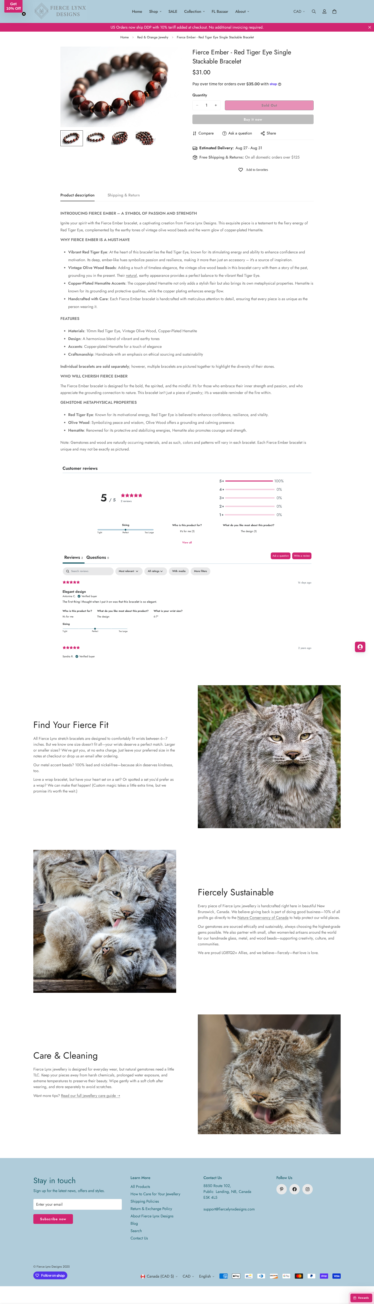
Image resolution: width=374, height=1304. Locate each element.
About (240, 11)
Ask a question (280, 556)
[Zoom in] (172, 56)
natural (131, 275)
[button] (250, 481)
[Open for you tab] (360, 647)
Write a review (302, 556)
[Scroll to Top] (366, 1280)
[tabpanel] (187, 616)
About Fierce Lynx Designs (152, 1216)
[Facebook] (294, 1189)
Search (136, 1231)
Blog (134, 1223)
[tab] (98, 558)
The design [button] (103, 617)
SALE (172, 11)
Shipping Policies (145, 1201)
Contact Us (139, 1238)
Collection (192, 11)
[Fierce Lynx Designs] (60, 11)
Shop (153, 11)
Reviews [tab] (73, 557)
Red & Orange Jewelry (152, 37)
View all (187, 542)
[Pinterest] (281, 1189)
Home (137, 11)
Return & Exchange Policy (151, 1209)
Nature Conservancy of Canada (263, 917)
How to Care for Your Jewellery (155, 1194)
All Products (140, 1186)
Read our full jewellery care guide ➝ (90, 1095)
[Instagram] (307, 1189)
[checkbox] (179, 571)
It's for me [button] (68, 617)
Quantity (199, 95)
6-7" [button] (156, 617)
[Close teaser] (24, 14)
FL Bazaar (220, 11)
